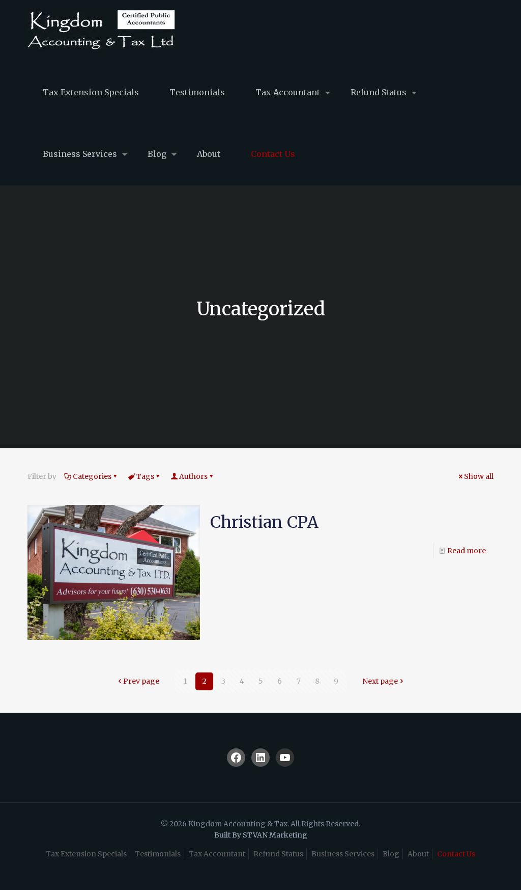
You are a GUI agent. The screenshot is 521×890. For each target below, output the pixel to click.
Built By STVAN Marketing (260, 835)
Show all (479, 476)
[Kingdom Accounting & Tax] (101, 31)
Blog (391, 853)
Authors (193, 476)
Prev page (141, 681)
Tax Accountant (217, 853)
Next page (380, 681)
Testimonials (158, 853)
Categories (92, 476)
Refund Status (278, 853)
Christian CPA (264, 522)
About (418, 853)
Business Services (342, 853)
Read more (466, 550)
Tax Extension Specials (86, 853)
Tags (145, 476)
